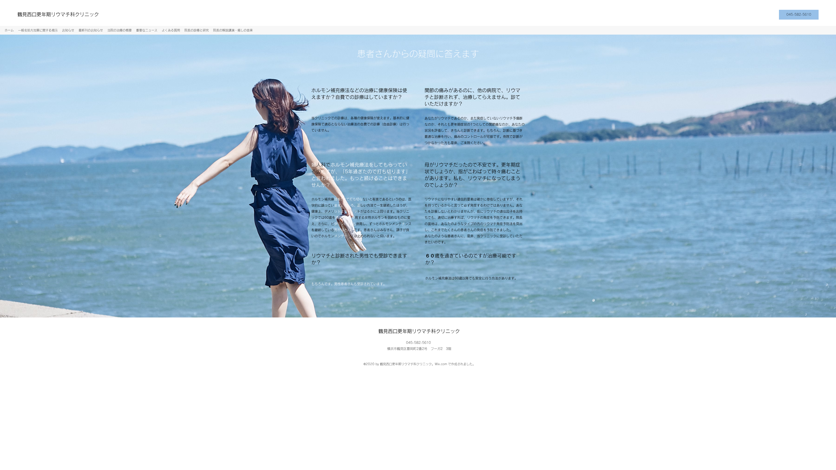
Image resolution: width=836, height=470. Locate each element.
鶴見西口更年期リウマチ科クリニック (58, 14)
